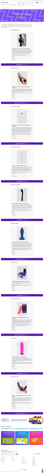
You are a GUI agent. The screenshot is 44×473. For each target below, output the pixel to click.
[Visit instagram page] (37, 454)
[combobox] (27, 2)
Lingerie (15, 4)
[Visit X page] (35, 454)
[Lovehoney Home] (4, 2)
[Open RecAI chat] (42, 470)
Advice (32, 4)
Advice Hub (12, 458)
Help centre (2, 458)
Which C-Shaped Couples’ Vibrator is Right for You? (21, 428)
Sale (26, 4)
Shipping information (3, 459)
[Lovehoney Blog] (22, 438)
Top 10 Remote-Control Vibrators (5, 428)
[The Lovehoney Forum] (8, 438)
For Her (5, 4)
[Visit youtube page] (39, 454)
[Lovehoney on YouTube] (36, 438)
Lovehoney (22, 6)
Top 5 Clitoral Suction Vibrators (33, 428)
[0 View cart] (42, 2)
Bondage (23, 4)
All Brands (23, 459)
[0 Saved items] (41, 2)
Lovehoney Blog (13, 459)
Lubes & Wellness (19, 4)
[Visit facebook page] (33, 454)
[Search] (36, 2)
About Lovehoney (33, 458)
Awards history (33, 459)
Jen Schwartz (24, 16)
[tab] (6, 462)
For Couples (11, 4)
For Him (8, 4)
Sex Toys (2, 4)
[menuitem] (2, 5)
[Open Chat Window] (42, 472)
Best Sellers (29, 4)
